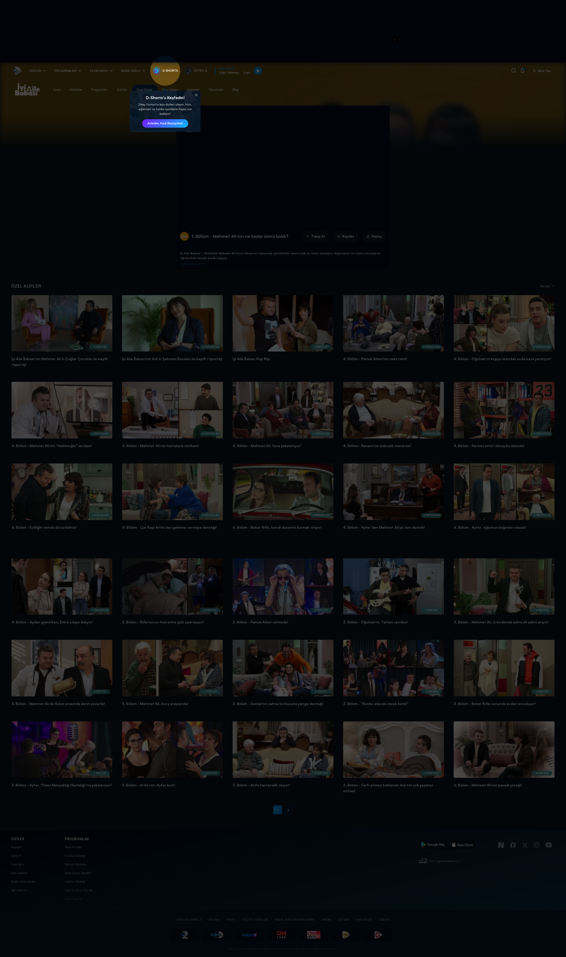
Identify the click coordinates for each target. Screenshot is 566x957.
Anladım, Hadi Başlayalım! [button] (165, 123)
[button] (196, 95)
